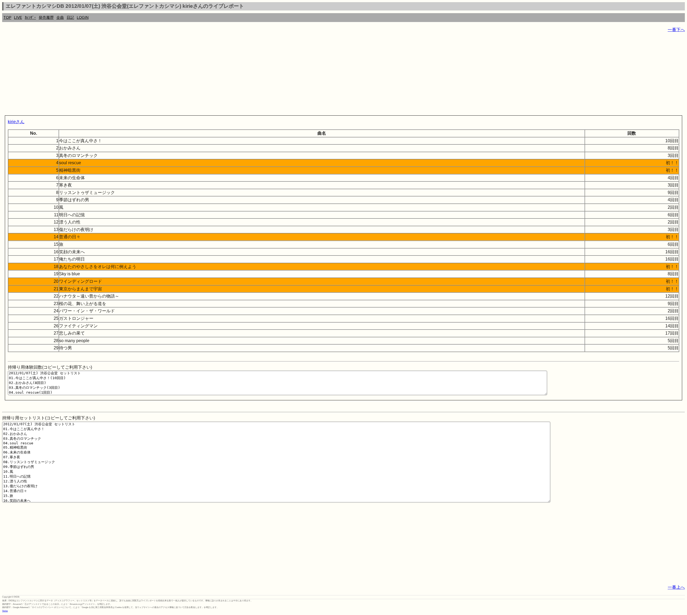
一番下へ (676, 29)
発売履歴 (46, 17)
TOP (7, 17)
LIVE (18, 17)
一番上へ (676, 587)
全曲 (60, 17)
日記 (70, 17)
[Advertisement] (163, 75)
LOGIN (83, 17)
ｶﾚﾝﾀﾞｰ (30, 17)
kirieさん (16, 121)
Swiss (5, 611)
